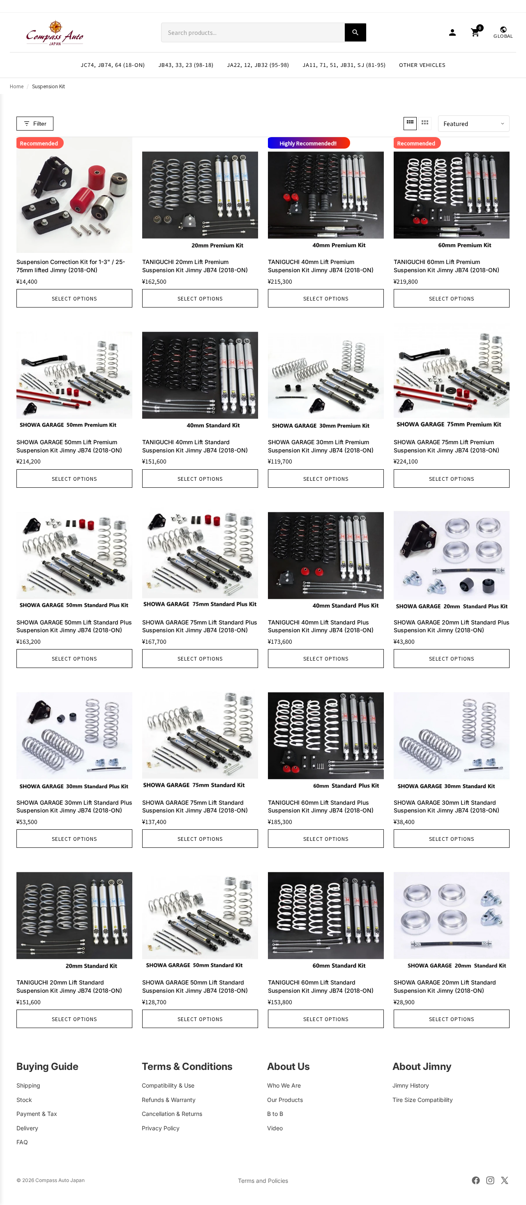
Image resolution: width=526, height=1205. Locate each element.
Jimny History (410, 1085)
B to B (275, 1113)
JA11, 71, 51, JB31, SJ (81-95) (344, 65)
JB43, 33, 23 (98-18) (186, 65)
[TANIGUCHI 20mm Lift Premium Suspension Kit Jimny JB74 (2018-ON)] (200, 195)
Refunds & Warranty (169, 1099)
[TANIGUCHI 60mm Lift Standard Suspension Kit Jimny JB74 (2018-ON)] (326, 915)
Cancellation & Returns (172, 1113)
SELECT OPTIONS (74, 298)
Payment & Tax (36, 1113)
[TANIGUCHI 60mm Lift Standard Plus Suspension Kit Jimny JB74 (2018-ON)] (326, 736)
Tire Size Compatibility (422, 1099)
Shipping (28, 1085)
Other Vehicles (422, 65)
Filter (39, 123)
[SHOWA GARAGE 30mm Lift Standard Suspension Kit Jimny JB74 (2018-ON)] (452, 736)
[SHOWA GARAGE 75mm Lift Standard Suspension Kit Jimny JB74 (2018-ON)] (200, 736)
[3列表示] (424, 123)
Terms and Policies (263, 1180)
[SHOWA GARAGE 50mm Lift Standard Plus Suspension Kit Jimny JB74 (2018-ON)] (74, 555)
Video (275, 1127)
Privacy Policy (161, 1127)
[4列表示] (410, 123)
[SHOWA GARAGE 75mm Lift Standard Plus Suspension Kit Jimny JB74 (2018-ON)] (200, 555)
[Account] (452, 32)
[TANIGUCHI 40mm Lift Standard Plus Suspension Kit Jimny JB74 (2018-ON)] (326, 555)
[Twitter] (505, 1180)
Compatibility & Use (168, 1085)
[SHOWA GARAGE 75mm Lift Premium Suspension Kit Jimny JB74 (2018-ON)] (452, 375)
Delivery (27, 1127)
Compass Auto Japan (60, 1180)
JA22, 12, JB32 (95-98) (258, 65)
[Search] (355, 32)
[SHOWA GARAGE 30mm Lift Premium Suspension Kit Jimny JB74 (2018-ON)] (326, 375)
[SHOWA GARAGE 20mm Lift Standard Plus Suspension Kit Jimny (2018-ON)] (452, 555)
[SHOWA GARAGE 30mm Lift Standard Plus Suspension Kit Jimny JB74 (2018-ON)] (74, 736)
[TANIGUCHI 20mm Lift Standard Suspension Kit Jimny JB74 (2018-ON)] (74, 915)
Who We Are (284, 1085)
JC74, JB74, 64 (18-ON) (113, 65)
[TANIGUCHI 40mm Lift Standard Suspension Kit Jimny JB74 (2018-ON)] (200, 375)
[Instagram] (490, 1180)
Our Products (285, 1099)
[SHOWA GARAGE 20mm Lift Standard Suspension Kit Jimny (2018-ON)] (452, 915)
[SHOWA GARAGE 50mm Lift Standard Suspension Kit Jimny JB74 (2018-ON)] (200, 915)
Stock (24, 1099)
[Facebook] (476, 1180)
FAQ (22, 1141)
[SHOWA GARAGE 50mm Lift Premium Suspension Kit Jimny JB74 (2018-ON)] (74, 375)
